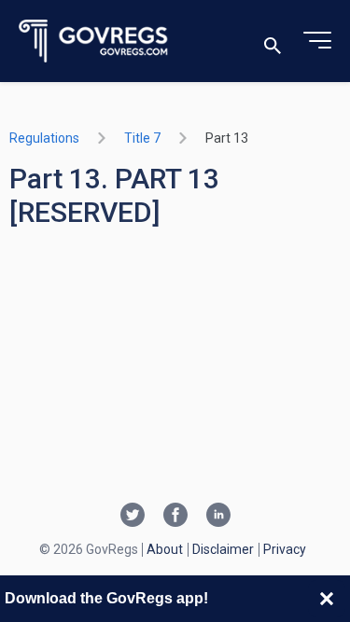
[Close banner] (326, 598)
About (165, 549)
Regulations (44, 138)
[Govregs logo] (94, 41)
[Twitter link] (132, 517)
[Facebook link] (175, 517)
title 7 (142, 138)
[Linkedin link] (218, 517)
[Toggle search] (272, 41)
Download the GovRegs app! (106, 598)
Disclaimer (223, 549)
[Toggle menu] (317, 41)
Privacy (284, 549)
